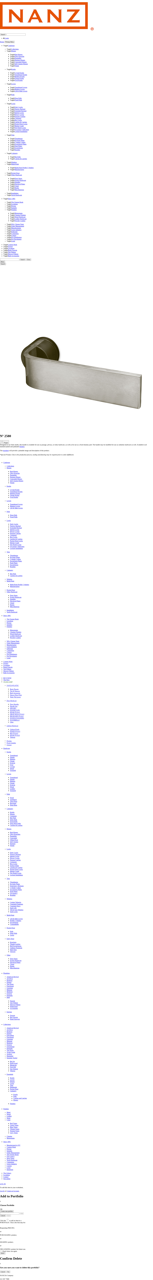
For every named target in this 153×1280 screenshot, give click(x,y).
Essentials (10, 1074)
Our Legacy (11, 1156)
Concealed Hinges (21, 62)
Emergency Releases (17, 886)
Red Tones (13, 1123)
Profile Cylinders (15, 921)
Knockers (13, 942)
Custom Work (12, 245)
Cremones (18, 118)
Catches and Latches (20, 1098)
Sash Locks (14, 912)
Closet (17, 186)
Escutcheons (19, 148)
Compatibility (14, 924)
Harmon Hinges (20, 60)
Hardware (6, 748)
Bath (8, 997)
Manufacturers (19, 169)
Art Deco (10, 979)
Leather (12, 789)
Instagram (10, 1169)
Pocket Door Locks (21, 124)
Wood (12, 768)
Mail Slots (13, 950)
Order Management (17, 226)
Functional (10, 986)
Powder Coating (20, 221)
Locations (14, 204)
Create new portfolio (7, 1211)
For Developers (16, 239)
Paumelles (18, 58)
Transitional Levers (21, 87)
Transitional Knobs (21, 75)
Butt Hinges (18, 54)
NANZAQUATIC (13, 685)
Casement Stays (15, 906)
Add (22, 1213)
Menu (2, 262)
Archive (9, 1054)
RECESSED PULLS (17, 716)
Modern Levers (20, 89)
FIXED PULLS (15, 731)
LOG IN (3, 1184)
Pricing (13, 206)
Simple (12, 757)
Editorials (14, 232)
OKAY (3, 1253)
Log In (2, 1191)
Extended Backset (20, 111)
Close (28, 259)
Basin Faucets (12, 250)
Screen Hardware (20, 180)
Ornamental (10, 1047)
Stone (8, 1118)
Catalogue (11, 45)
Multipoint (13, 1087)
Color (8, 1120)
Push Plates (18, 146)
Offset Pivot (14, 840)
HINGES (13, 708)
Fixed (12, 798)
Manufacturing (16, 228)
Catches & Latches (21, 159)
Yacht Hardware (16, 195)
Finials (17, 66)
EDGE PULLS (15, 712)
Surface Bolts (14, 866)
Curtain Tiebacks (15, 902)
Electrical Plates (20, 184)
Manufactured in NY (13, 1145)
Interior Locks (19, 113)
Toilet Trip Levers (15, 697)
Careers (13, 235)
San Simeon (14, 1069)
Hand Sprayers (15, 1019)
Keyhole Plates (19, 140)
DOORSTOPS (15, 710)
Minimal (9, 990)
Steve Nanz (10, 1158)
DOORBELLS (15, 720)
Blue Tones (13, 1127)
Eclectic (12, 763)
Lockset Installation (21, 131)
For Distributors (16, 237)
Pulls (12, 95)
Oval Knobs (19, 80)
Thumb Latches (15, 944)
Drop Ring (13, 805)
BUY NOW (7, 678)
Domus (9, 982)
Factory (10, 246)
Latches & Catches (21, 122)
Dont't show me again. (9, 1251)
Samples (14, 208)
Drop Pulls (18, 98)
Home (2, 42)
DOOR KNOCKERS (17, 718)
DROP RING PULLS (17, 714)
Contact (9, 745)
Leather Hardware (21, 219)
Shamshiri (10, 1056)
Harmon (12, 844)
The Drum (10, 984)
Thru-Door (13, 801)
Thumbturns (19, 138)
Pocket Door (15, 173)
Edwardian (10, 1035)
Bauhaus (9, 980)
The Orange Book (17, 202)
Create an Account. (13, 1191)
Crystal (12, 767)
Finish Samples (11, 743)
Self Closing (14, 842)
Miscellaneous (19, 190)
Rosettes (17, 150)
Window (14, 162)
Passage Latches (20, 116)
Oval (11, 765)
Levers (13, 84)
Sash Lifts (13, 908)
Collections (15, 49)
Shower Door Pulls (16, 695)
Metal (8, 1112)
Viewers (12, 952)
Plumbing (6, 973)
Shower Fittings (13, 254)
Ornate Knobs (19, 78)
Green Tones (14, 1125)
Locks (13, 104)
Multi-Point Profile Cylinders (24, 168)
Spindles (17, 182)
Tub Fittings (12, 252)
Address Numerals (16, 948)
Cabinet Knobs (14, 729)
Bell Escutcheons (15, 946)
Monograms (18, 213)
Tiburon (12, 1071)
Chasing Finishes (20, 215)
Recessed (13, 803)
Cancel (3, 1215)
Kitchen (9, 1012)
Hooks (17, 188)
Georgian (10, 988)
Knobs (13, 69)
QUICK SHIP (8, 682)
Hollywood (13, 1063)
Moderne (10, 992)
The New (6, 680)
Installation (14, 193)
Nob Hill (13, 1067)
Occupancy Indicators (22, 130)
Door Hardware (12, 701)
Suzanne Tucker (12, 1058)
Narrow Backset (20, 109)
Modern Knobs (20, 76)
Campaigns (15, 234)
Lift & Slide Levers (21, 91)
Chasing (9, 1136)
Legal (13, 241)
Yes (8, 1272)
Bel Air (12, 1061)
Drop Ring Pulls (15, 823)
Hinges (13, 51)
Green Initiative (16, 230)
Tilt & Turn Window (16, 910)
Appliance (13, 799)
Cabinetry (14, 153)
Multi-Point (15, 164)
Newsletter (6, 1179)
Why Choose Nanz (17, 224)
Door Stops (18, 178)
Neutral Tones (14, 1131)
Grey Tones (14, 1133)
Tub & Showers (15, 691)
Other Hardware (16, 175)
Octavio (9, 994)
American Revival (13, 977)
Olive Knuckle (19, 56)
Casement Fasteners (16, 904)
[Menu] (142, 11)
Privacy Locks (19, 115)
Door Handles (14, 704)
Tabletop (12, 737)
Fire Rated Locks (20, 128)
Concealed (13, 838)
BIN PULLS (14, 733)
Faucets (12, 1001)
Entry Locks (19, 107)
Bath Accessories (13, 256)
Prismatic (10, 995)
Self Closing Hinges (21, 64)
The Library (7, 1173)
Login (6, 38)
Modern (12, 759)
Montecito (13, 1065)
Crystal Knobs (19, 73)
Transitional (14, 755)
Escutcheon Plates (20, 144)
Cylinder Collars (20, 142)
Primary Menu (9, 42)
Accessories (14, 1008)
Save (8, 1215)
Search (3, 264)
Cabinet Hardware (12, 726)
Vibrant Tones (14, 1129)
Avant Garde (11, 1052)
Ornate (12, 761)
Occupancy (13, 893)
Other (12, 722)
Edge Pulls (13, 820)
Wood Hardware (20, 217)
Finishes (14, 210)
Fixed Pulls (18, 100)
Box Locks (18, 120)
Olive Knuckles (15, 834)
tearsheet (6, 450)
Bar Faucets (14, 1017)
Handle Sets (13, 706)
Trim (12, 135)
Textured (13, 770)
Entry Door (10, 939)
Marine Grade (19, 126)
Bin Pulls (18, 157)
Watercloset (14, 1006)
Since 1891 (11, 199)
